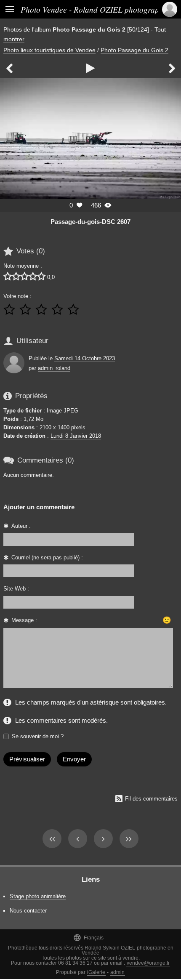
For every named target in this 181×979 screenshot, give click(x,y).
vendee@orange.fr (148, 963)
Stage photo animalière (38, 896)
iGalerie (96, 972)
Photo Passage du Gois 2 (89, 29)
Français (88, 938)
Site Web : (16, 588)
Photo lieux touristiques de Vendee (49, 50)
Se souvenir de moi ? (38, 736)
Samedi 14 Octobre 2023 (84, 358)
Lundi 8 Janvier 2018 (76, 436)
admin (117, 972)
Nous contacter (28, 910)
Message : (24, 620)
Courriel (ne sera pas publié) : (47, 557)
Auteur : (21, 526)
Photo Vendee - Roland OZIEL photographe (94, 9)
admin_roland (54, 368)
